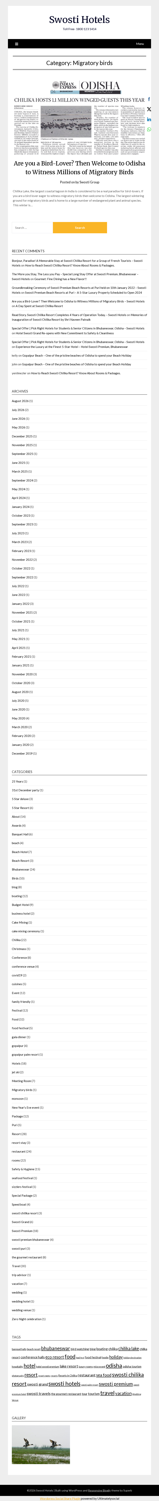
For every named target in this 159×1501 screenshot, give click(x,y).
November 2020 (22, 674)
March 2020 (20, 727)
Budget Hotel (20, 904)
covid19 (17, 975)
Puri (14, 1125)
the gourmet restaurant (27, 1257)
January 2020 (20, 744)
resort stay (19, 1142)
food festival (20, 1028)
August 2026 (20, 401)
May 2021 (18, 639)
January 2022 (20, 603)
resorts (54, 1375)
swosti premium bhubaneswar (30, 1239)
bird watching (80, 1349)
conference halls (33, 1357)
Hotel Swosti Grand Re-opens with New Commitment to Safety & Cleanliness (65, 333)
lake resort (69, 1366)
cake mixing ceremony (26, 931)
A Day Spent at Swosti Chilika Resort (39, 306)
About (16, 816)
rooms (16, 1160)
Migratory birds (22, 1090)
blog (15, 887)
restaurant (19, 1151)
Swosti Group (89, 182)
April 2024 (19, 498)
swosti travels (39, 1393)
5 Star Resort (20, 808)
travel (107, 1392)
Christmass (19, 949)
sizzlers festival (22, 1186)
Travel (16, 1266)
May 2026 (18, 427)
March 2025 (20, 471)
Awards (17, 825)
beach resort (34, 1349)
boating (17, 896)
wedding (17, 1292)
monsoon (18, 1098)
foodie (105, 1357)
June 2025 (18, 462)
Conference (19, 957)
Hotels (16, 1063)
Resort (16, 1134)
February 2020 (21, 735)
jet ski (15, 1072)
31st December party (25, 790)
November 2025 (22, 445)
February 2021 (21, 656)
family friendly (21, 1001)
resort (31, 1374)
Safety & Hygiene (23, 1169)
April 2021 (19, 648)
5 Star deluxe (20, 799)
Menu (140, 43)
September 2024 (22, 480)
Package (17, 1116)
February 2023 (21, 551)
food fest (80, 1357)
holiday (116, 1356)
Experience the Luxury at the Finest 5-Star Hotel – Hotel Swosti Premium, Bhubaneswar (72, 346)
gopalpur (17, 1045)
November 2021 (22, 612)
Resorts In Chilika (67, 1375)
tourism (94, 1394)
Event (15, 993)
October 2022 (21, 568)
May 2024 (18, 489)
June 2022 (18, 594)
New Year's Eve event (25, 1107)
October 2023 (21, 515)
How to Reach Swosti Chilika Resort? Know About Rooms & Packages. (70, 265)
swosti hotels (64, 1383)
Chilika (16, 940)
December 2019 (22, 753)
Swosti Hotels (79, 19)
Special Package (22, 1195)
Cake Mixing (20, 922)
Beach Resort (20, 860)
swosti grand (37, 1384)
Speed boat (19, 1204)
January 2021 (20, 665)
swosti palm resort (89, 1384)
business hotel (21, 913)
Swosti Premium (22, 1231)
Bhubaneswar (20, 869)
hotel (29, 1366)
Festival (17, 1010)
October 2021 (21, 621)
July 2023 (18, 533)
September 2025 (22, 453)
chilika (113, 1349)
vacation (17, 1283)
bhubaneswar (55, 1348)
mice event (99, 1366)
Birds (15, 878)
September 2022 (22, 577)
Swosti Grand (20, 1222)
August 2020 (20, 692)
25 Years (17, 781)
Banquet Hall (20, 834)
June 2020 (18, 709)
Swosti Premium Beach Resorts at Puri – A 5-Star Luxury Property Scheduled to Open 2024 (83, 292)
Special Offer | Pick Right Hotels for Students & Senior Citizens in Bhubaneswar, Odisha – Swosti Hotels (78, 328)
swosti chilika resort (25, 1213)
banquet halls (19, 1349)
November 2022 (22, 559)
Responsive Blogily (99, 1490)
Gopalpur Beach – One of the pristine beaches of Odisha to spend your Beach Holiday (76, 355)
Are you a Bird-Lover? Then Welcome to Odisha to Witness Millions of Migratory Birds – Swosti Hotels (78, 301)
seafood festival (22, 1178)
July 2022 (18, 586)
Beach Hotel (20, 852)
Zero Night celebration (26, 1319)
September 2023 (22, 524)
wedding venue (21, 1310)
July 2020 (18, 700)
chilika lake (128, 1348)
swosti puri (19, 1248)
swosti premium (116, 1384)
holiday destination (132, 1357)
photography (18, 1375)
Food (15, 1019)
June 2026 (18, 418)
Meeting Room (21, 1081)
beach (15, 843)
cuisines (17, 984)
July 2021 (18, 630)
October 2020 (21, 683)
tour (84, 1394)
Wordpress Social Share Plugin (60, 1498)
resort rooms (44, 1375)
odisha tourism (132, 1366)
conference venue (23, 966)
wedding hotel (21, 1301)
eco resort (54, 1356)
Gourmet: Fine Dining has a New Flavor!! (60, 279)
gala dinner (19, 1037)
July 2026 (18, 410)
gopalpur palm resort (25, 1054)
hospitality (17, 1366)
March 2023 (20, 542)
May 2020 (18, 718)
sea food (103, 1374)
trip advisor (19, 1275)
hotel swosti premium (47, 1366)
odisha (114, 1365)
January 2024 (20, 506)
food (70, 1356)
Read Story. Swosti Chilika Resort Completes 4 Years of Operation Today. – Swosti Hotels (69, 315)
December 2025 (22, 436)
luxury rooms (86, 1366)
